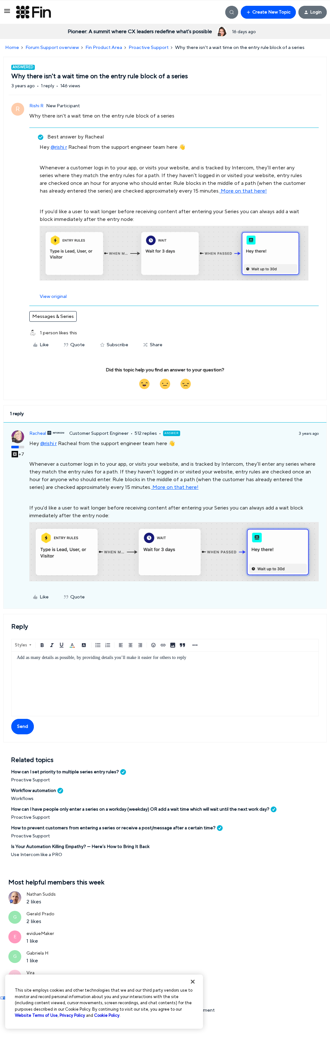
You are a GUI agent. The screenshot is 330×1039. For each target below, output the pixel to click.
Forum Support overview (52, 47)
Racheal (37, 433)
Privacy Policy (72, 1015)
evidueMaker (40, 934)
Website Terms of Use (36, 1015)
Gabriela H (37, 953)
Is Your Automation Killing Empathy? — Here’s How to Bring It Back (80, 847)
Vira (30, 973)
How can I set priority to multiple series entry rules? (65, 772)
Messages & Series (53, 316)
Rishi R (36, 106)
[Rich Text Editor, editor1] (165, 684)
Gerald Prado (40, 914)
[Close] (193, 982)
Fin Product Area (103, 47)
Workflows (22, 799)
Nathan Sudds (41, 894)
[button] (7, 13)
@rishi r (59, 147)
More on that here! (243, 191)
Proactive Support (149, 47)
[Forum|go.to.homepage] (33, 12)
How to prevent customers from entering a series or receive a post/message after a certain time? (113, 828)
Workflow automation (33, 791)
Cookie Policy (107, 1015)
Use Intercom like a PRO (36, 855)
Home (12, 47)
